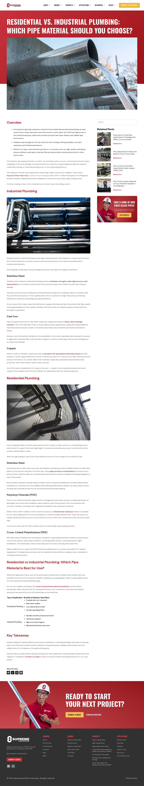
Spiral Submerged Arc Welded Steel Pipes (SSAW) (101, 764)
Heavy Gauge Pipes (99, 740)
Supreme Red (72, 743)
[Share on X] (12, 672)
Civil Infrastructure (123, 756)
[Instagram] (13, 766)
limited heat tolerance (63, 512)
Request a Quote (74, 714)
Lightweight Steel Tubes (100, 746)
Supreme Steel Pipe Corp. (18, 175)
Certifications (47, 746)
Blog (44, 753)
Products (69, 5)
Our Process (47, 743)
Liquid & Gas (121, 749)
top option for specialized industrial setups (61, 354)
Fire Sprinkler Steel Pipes (100, 755)
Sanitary (120, 746)
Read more (117, 143)
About (46, 5)
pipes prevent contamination (62, 471)
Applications (84, 5)
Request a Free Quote (129, 5)
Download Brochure (93, 715)
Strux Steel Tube (73, 749)
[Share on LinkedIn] (21, 672)
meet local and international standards (52, 586)
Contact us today (32, 657)
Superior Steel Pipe (74, 746)
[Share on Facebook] (8, 672)
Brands (57, 5)
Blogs (111, 5)
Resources (99, 5)
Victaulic (70, 756)
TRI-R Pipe (71, 753)
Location (46, 749)
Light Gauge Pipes (98, 743)
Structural (120, 753)
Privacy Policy (131, 778)
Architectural (121, 740)
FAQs (44, 756)
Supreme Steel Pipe (74, 740)
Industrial (120, 743)
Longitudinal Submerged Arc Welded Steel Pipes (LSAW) (102, 750)
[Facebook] (8, 766)
